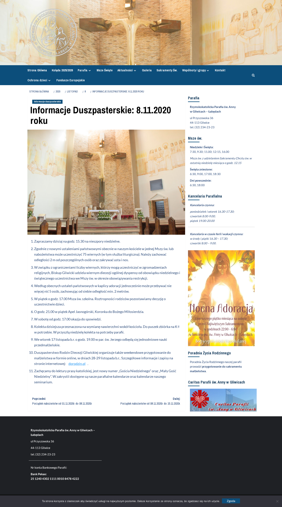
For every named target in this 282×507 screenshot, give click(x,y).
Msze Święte (105, 70)
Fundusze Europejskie (70, 80)
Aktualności (125, 70)
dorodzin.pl (77, 363)
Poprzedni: (62, 401)
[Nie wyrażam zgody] (277, 501)
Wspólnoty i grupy (194, 70)
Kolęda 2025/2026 (62, 70)
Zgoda (231, 501)
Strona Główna (37, 70)
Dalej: (150, 401)
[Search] (252, 75)
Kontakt (220, 70)
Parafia (82, 70)
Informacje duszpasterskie (47, 101)
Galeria (147, 70)
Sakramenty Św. (167, 70)
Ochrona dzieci (37, 80)
